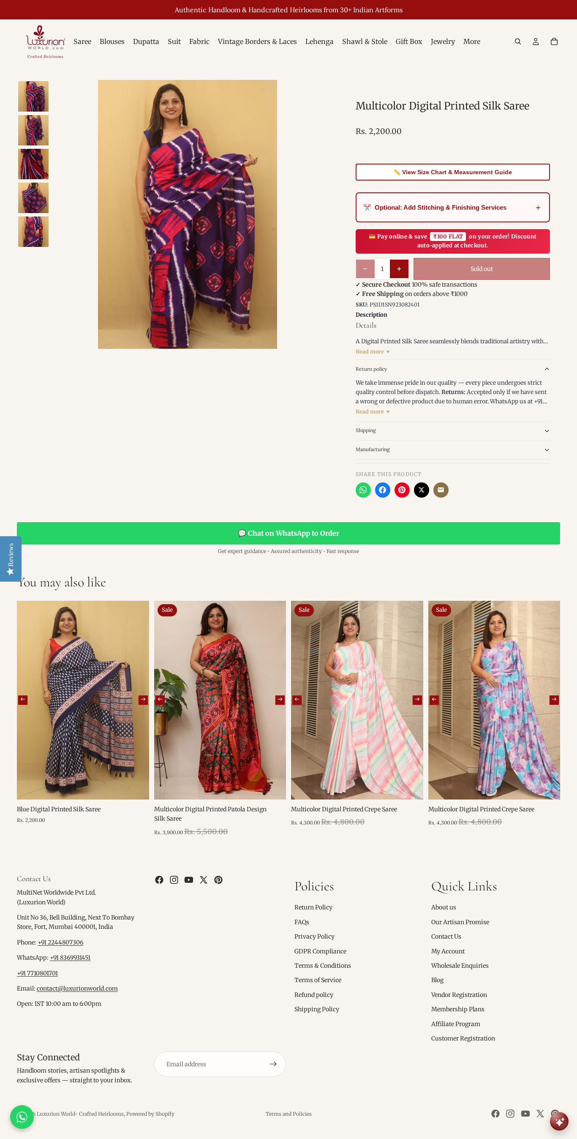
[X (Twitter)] (421, 490)
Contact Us (446, 936)
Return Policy (313, 908)
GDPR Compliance (320, 951)
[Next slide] (142, 700)
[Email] (441, 490)
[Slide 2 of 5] (33, 130)
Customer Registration (463, 1038)
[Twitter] (204, 880)
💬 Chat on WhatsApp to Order (288, 533)
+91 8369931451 (70, 957)
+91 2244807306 (60, 942)
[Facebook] (382, 490)
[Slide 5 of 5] (33, 231)
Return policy (371, 369)
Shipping (366, 430)
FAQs (301, 922)
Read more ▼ (373, 351)
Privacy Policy (314, 936)
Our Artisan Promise (460, 922)
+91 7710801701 (37, 973)
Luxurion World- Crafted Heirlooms (80, 1114)
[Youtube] (189, 880)
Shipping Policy (316, 1009)
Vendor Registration (459, 995)
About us (443, 908)
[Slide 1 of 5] (33, 96)
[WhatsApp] (363, 490)
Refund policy (313, 995)
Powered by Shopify (150, 1114)
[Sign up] (273, 1064)
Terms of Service (317, 980)
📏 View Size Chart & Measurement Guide (452, 172)
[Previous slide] (22, 700)
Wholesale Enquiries (460, 965)
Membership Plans (457, 1009)
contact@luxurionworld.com (77, 988)
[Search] (518, 41)
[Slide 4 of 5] (33, 198)
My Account (448, 951)
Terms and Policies (289, 1114)
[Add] (136, 786)
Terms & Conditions (322, 965)
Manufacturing (373, 449)
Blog (437, 980)
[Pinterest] (402, 490)
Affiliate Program (455, 1024)
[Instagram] (174, 880)
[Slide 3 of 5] (33, 164)
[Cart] (554, 41)
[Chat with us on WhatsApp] (22, 1117)
